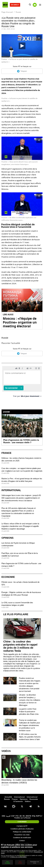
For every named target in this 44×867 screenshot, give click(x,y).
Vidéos (6, 751)
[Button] (35, 5)
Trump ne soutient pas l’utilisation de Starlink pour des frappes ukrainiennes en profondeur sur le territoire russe (29, 725)
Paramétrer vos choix (22, 835)
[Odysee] (14, 806)
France (6, 453)
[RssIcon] (39, 806)
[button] (22, 45)
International (11, 490)
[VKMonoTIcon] (5, 806)
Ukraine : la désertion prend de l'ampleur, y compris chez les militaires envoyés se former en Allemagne (29, 700)
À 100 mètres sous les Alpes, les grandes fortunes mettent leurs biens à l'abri (30, 736)
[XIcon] (22, 806)
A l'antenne (18, 801)
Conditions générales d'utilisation (22, 829)
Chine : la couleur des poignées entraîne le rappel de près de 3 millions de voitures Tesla (20, 646)
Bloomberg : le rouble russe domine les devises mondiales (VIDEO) (19, 781)
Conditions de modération (22, 837)
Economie (8, 577)
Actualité (8, 797)
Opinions (7, 537)
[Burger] (40, 4)
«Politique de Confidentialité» (18, 856)
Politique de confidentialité (22, 832)
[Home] (5, 5)
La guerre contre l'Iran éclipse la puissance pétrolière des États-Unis (29, 711)
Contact (22, 840)
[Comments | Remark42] (22, 382)
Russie (4, 338)
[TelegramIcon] (30, 806)
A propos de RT (22, 826)
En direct (15, 5)
